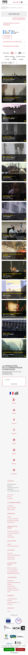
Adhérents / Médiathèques (13, 555)
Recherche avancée (14, 46)
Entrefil (10, 595)
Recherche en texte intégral (14, 24)
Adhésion (11, 513)
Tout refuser (20, 649)
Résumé (12, 31)
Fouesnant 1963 (7, 176)
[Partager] (19, 2)
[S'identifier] (18, 2)
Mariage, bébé (7, 137)
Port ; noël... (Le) (8, 117)
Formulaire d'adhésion (12, 518)
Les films (10, 550)
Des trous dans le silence (11, 313)
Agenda (9, 544)
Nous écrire (10, 498)
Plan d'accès (10, 494)
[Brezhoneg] (21, 2)
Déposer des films (11, 507)
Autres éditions (11, 586)
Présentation (10, 505)
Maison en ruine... (8, 78)
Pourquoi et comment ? (13, 531)
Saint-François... (8, 156)
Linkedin (14, 443)
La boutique (12, 577)
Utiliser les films (11, 509)
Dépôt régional (11, 537)
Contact (10, 481)
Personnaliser (14, 652)
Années (14, 33)
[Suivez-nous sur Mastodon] (14, 460)
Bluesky (14, 453)
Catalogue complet (12, 588)
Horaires (9, 496)
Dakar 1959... (6, 333)
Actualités (11, 541)
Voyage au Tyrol (8, 215)
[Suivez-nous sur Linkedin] (14, 440)
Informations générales (13, 546)
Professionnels (11, 557)
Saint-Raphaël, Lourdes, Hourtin (13, 352)
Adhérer (9, 516)
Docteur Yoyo (7, 235)
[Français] (11, 393)
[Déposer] (16, 2)
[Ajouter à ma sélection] (25, 82)
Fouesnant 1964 (7, 195)
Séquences (16, 32)
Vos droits (9, 535)
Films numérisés (10, 56)
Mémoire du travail (11, 568)
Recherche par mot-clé (14, 41)
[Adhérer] (14, 2)
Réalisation (7, 32)
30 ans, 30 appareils (12, 569)
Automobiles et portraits (11, 97)
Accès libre (10, 553)
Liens (8, 611)
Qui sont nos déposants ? (13, 533)
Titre (5, 31)
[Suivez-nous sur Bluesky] (14, 450)
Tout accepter (9, 649)
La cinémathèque (14, 502)
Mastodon (14, 463)
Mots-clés (6, 33)
